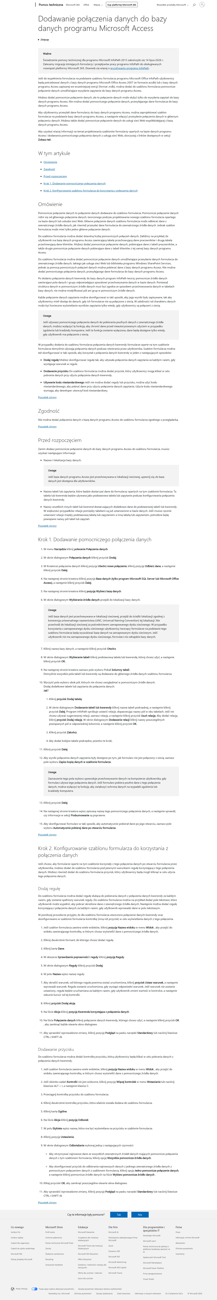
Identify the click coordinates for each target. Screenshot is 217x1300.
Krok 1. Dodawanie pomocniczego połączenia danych (75, 183)
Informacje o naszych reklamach (148, 1293)
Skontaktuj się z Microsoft (59, 1293)
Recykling (49, 1259)
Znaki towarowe (123, 1293)
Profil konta (50, 1232)
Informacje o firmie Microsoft (187, 1237)
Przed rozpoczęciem (55, 176)
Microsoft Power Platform (153, 1268)
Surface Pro (15, 1232)
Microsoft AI (113, 1232)
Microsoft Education (86, 1232)
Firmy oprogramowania (152, 1273)
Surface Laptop (17, 1237)
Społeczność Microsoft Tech (154, 1257)
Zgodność (49, 169)
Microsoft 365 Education (88, 1254)
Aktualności (180, 1243)
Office (86, 4)
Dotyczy (45, 39)
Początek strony (47, 397)
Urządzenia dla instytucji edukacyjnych (88, 1239)
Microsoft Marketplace (152, 1262)
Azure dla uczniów (85, 1278)
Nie (140, 1214)
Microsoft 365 (73, 4)
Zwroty (48, 1248)
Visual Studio (148, 1279)
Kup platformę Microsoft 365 (121, 4)
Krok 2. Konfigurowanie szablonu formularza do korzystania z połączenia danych (91, 190)
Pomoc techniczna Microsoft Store (59, 1243)
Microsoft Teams (115, 1273)
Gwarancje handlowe (54, 1264)
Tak (119, 1214)
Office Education (84, 1259)
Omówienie (50, 162)
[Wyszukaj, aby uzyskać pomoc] (194, 4)
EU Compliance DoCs (174, 1293)
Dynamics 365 (114, 1251)
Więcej (97, 4)
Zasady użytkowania (104, 1293)
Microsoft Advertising (117, 1262)
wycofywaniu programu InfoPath (129, 68)
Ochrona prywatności (184, 1248)
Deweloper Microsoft (151, 1235)
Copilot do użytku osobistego (23, 1248)
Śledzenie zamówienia (54, 1254)
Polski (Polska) (21, 1288)
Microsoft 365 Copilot (117, 1267)
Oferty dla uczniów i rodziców (90, 1273)
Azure (110, 1245)
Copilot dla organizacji (20, 1243)
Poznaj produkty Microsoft (21, 1259)
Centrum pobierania (53, 1237)
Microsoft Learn (149, 1241)
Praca (178, 1232)
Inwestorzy (180, 1254)
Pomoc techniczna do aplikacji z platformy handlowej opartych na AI (156, 1249)
